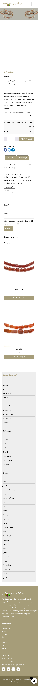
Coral (5, 443)
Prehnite (6, 519)
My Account (5, 642)
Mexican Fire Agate (10, 490)
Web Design (14, 682)
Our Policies (5, 631)
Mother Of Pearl (8, 498)
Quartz (5, 523)
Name (6, 205)
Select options (19, 298)
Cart (3, 645)
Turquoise (6, 569)
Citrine (5, 435)
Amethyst (6, 402)
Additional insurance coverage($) (15, 93)
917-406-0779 (8, 662)
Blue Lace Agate (8, 414)
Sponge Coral (7, 557)
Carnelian (6, 423)
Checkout (4, 648)
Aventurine (7, 410)
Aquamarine (7, 406)
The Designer (6, 628)
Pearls (5, 511)
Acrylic (5, 385)
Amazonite (7, 393)
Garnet (5, 469)
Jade (4, 481)
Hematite (6, 473)
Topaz (5, 561)
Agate (5, 389)
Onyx (4, 502)
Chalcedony (7, 431)
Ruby (4, 531)
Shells (5, 544)
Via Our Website (7, 659)
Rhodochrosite (8, 527)
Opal (4, 506)
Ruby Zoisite (7, 536)
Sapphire (6, 540)
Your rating (8, 187)
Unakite (5, 573)
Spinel (5, 552)
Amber (5, 397)
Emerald (6, 464)
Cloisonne (6, 439)
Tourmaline (7, 565)
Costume (6, 448)
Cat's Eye (6, 427)
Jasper (5, 485)
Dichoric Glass (8, 460)
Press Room (5, 634)
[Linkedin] (13, 150)
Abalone (6, 381)
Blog (3, 637)
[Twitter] (9, 150)
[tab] (11, 157)
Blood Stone (7, 418)
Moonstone (7, 494)
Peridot (5, 515)
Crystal (5, 452)
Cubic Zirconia (8, 456)
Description (11, 158)
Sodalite (5, 548)
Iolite (4, 477)
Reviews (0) (23, 158)
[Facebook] (5, 150)
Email (6, 213)
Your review (8, 193)
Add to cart (27, 139)
